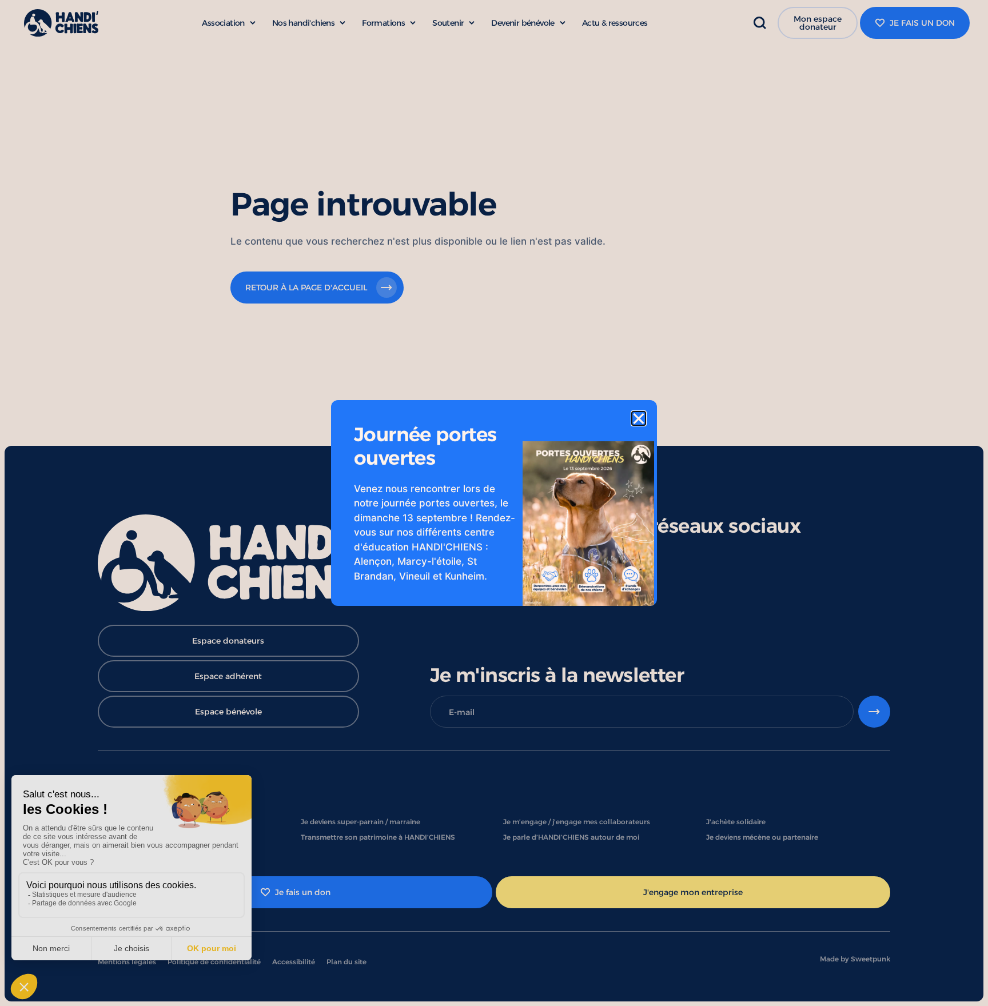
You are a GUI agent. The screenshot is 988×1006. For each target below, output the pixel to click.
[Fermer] (639, 418)
